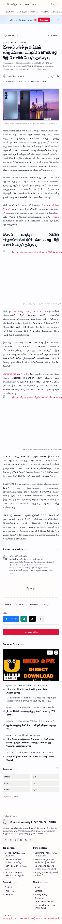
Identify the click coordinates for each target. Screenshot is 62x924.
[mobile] (8, 604)
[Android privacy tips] (28, 685)
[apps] (37, 735)
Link (34, 20)
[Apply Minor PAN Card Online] (32, 721)
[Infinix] (16, 776)
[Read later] (48, 76)
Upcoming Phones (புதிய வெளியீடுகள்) (46, 854)
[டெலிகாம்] (45, 12)
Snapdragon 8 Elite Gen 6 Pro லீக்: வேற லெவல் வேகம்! (30, 758)
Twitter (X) (9, 890)
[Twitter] (15, 840)
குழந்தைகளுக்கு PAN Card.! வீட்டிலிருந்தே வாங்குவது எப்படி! (31, 727)
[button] (4, 4)
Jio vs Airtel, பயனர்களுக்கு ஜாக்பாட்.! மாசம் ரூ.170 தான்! (30, 713)
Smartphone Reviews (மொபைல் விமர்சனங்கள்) (45, 867)
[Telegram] (26, 840)
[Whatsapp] (31, 840)
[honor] (16, 789)
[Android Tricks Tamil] (26, 735)
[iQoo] (45, 789)
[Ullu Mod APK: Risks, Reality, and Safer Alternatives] (31, 665)
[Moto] (16, 783)
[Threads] (20, 840)
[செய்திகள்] (9, 12)
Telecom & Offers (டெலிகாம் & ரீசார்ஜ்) (13, 861)
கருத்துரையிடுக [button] (31, 632)
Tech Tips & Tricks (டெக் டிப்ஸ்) (16, 867)
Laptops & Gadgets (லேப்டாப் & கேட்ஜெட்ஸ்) (14, 874)
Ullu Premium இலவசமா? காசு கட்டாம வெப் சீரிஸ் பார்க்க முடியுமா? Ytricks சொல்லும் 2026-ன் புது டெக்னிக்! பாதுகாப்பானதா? (30, 742)
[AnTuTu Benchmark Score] (29, 752)
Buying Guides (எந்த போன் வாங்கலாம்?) (46, 874)
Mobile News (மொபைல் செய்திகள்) (15, 854)
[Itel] (45, 776)
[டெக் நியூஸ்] (22, 12)
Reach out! (44, 20)
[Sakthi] (16, 76)
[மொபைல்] (34, 12)
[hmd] (45, 783)
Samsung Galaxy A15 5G (16, 373)
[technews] (34, 604)
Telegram (9, 894)
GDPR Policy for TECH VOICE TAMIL (45, 907)
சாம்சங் (55, 216)
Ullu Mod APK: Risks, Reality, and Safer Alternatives (27, 691)
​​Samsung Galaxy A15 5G (27, 311)
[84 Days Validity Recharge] (30, 707)
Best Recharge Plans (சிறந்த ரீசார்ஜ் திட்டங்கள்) (45, 861)
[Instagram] (10, 840)
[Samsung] (20, 604)
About (37, 887)
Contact (8, 887)
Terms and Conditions (45, 901)
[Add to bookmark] (56, 652)
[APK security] (43, 685)
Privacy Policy (41, 894)
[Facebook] (5, 840)
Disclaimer (40, 898)
